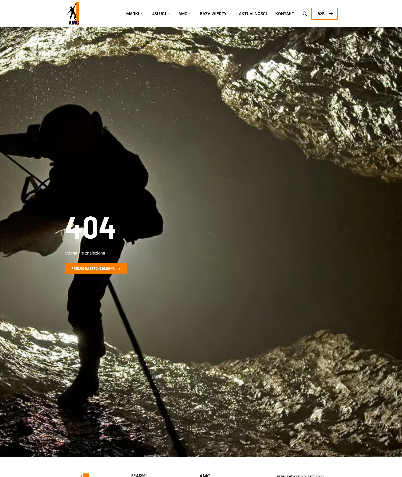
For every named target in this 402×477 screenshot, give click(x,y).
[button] (141, 13)
